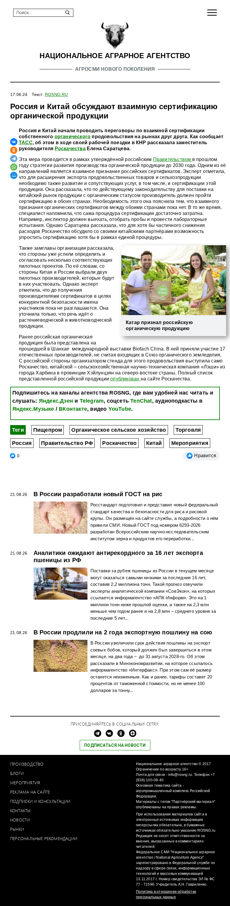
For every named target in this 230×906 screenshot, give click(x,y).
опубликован (125, 378)
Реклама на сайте (30, 792)
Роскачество (119, 443)
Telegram (92, 401)
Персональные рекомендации (43, 838)
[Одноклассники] (13, 150)
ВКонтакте (73, 409)
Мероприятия (189, 443)
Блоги (17, 773)
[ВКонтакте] (13, 141)
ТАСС (26, 142)
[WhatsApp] (13, 167)
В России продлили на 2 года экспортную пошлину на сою (123, 632)
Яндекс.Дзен (56, 401)
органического (73, 136)
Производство (26, 764)
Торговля (188, 430)
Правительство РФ (67, 443)
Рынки (17, 829)
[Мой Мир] (13, 175)
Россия (22, 443)
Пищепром (47, 430)
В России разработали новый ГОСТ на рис (98, 494)
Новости (20, 820)
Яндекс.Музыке (33, 409)
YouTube (119, 409)
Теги (18, 430)
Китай (154, 443)
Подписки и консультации (40, 801)
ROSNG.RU (56, 94)
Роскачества (70, 148)
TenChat (141, 401)
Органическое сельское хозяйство (118, 430)
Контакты (20, 810)
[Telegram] (13, 158)
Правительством (172, 159)
